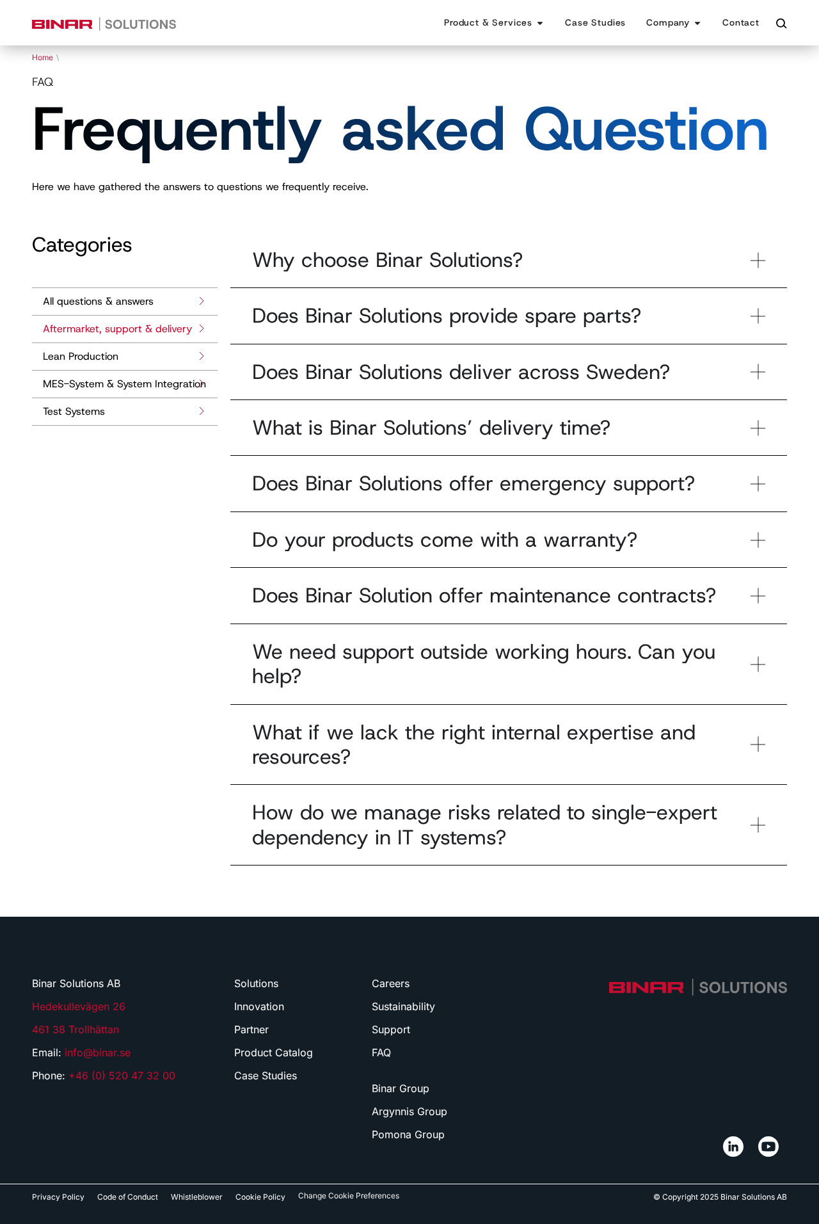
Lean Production (80, 356)
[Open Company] (697, 22)
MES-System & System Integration (124, 384)
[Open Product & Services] (540, 22)
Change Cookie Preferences (348, 1195)
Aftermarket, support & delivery (117, 328)
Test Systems (74, 411)
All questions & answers (98, 301)
